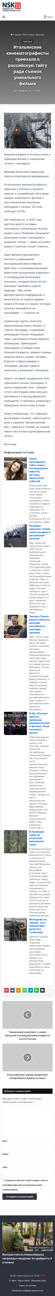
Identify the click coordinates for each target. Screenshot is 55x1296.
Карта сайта (23, 1280)
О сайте (12, 1280)
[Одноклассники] (18, 990)
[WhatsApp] (24, 990)
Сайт (4, 1167)
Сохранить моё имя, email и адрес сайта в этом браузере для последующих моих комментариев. (25, 1185)
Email (5, 1154)
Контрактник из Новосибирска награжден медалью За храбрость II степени (27, 1258)
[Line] (36, 990)
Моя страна (28, 34)
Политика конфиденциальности (27, 1290)
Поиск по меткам (27, 1285)
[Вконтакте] (12, 990)
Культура (40, 34)
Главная (17, 34)
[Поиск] (3, 16)
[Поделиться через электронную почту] (42, 990)
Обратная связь (38, 1280)
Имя (5, 1141)
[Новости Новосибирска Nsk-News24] (11, 6)
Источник (10, 444)
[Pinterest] (6, 990)
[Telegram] (30, 990)
